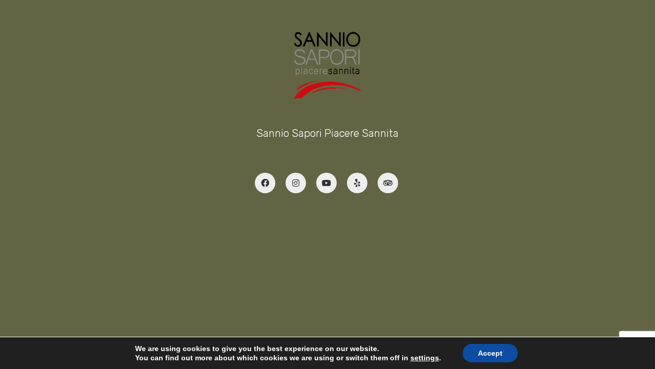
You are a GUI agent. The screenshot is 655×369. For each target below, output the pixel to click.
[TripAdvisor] (388, 183)
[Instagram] (296, 183)
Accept (490, 353)
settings (424, 358)
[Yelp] (357, 183)
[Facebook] (265, 183)
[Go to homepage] (328, 65)
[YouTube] (326, 183)
